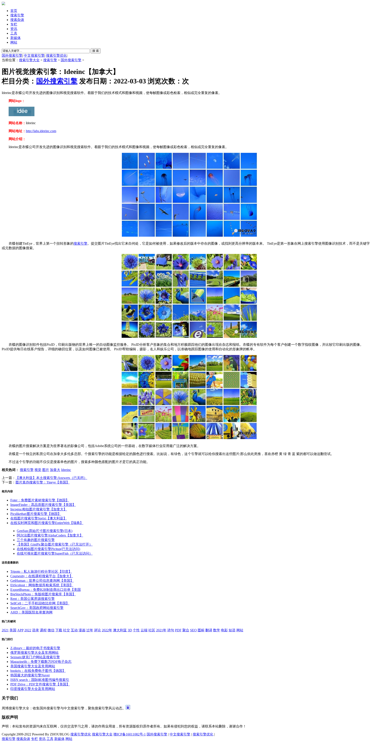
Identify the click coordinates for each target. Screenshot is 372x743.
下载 (58, 630)
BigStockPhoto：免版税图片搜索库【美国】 (43, 594)
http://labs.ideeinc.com (41, 131)
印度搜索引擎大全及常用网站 (32, 689)
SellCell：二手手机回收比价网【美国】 (39, 603)
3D (130, 630)
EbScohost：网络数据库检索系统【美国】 (41, 585)
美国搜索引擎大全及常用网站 (32, 666)
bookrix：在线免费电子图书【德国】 (38, 671)
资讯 (13, 29)
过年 (89, 630)
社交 (66, 630)
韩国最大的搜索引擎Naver (30, 675)
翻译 (208, 630)
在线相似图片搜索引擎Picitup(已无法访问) (48, 549)
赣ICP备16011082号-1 (129, 734)
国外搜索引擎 (12, 55)
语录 (35, 630)
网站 (13, 42)
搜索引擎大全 (29, 60)
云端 (144, 630)
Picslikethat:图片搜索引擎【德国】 (35, 514)
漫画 (82, 630)
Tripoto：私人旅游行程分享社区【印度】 (41, 571)
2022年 (107, 630)
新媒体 (15, 38)
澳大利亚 (120, 630)
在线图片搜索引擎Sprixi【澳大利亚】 (38, 518)
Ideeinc (66, 470)
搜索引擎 (17, 15)
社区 (151, 630)
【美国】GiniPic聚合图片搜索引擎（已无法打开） (55, 544)
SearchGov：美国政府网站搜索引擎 (37, 608)
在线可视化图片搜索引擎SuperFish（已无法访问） (55, 553)
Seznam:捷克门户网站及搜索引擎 (35, 657)
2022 (27, 630)
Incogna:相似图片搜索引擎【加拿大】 (38, 509)
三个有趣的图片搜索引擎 (36, 540)
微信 (51, 630)
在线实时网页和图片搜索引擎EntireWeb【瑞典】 (46, 523)
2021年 (161, 630)
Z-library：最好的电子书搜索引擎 (35, 648)
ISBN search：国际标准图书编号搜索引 (39, 680)
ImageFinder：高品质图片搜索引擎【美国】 (43, 505)
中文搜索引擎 (34, 55)
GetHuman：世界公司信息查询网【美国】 (42, 580)
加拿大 (55, 470)
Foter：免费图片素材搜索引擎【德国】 (39, 500)
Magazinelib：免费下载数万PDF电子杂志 (40, 661)
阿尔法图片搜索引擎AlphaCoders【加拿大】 (50, 535)
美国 (12, 630)
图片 (45, 470)
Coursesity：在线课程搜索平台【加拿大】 (41, 576)
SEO (193, 630)
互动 (74, 630)
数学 (216, 630)
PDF (178, 630)
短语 (232, 630)
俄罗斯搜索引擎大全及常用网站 (34, 652)
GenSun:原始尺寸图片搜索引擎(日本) (44, 531)
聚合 (185, 630)
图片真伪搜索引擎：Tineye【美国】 (43, 482)
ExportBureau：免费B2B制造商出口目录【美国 (45, 589)
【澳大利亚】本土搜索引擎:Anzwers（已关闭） (51, 478)
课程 (43, 630)
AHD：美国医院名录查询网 (31, 612)
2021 (5, 630)
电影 (224, 630)
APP (20, 630)
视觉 (37, 470)
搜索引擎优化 (56, 55)
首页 (13, 11)
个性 (136, 630)
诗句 (170, 630)
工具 (13, 33)
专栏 (13, 24)
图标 (201, 630)
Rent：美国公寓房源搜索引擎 (32, 599)
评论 (97, 630)
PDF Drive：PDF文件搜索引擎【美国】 (40, 684)
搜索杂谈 (17, 20)
